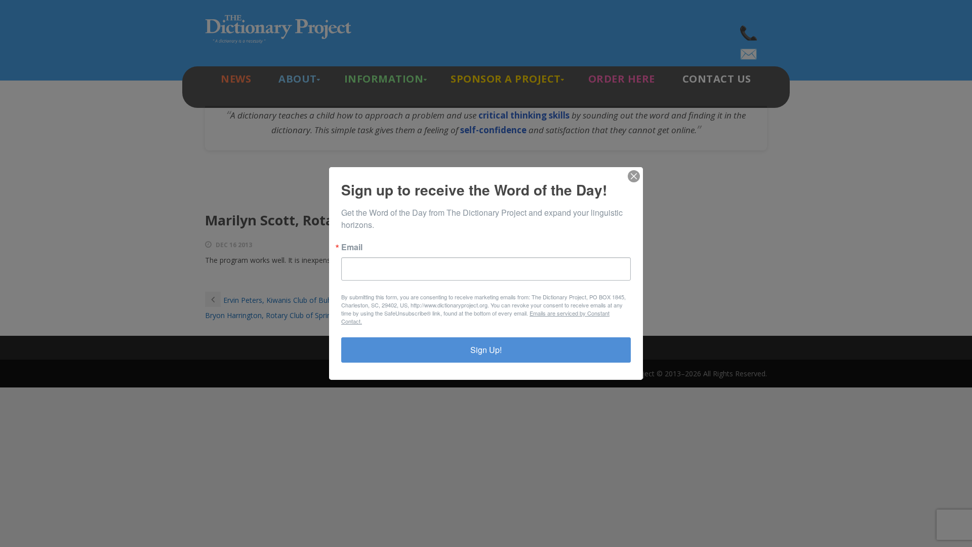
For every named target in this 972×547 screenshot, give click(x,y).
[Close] (634, 176)
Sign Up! (486, 350)
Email (351, 247)
